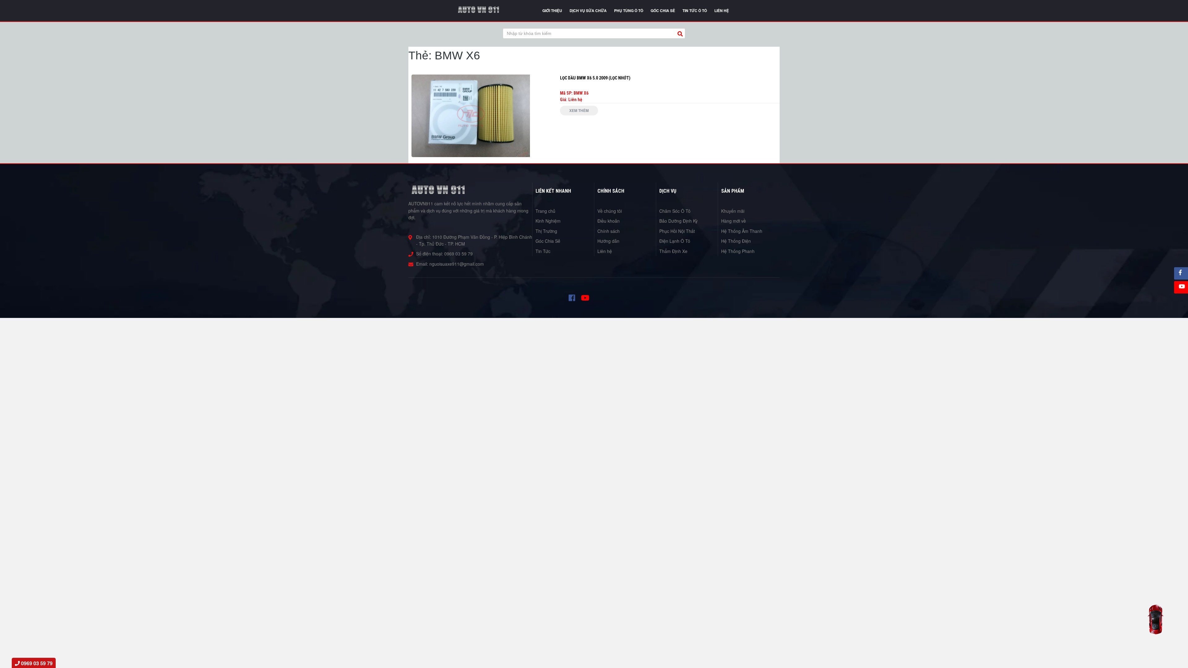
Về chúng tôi (609, 211)
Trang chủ (545, 211)
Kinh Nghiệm (548, 221)
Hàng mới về (733, 221)
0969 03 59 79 (458, 253)
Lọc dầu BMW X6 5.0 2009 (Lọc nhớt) (595, 77)
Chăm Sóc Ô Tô (675, 211)
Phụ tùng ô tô (628, 10)
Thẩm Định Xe (673, 251)
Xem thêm (579, 110)
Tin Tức (543, 251)
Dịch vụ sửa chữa (588, 10)
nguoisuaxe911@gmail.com (456, 264)
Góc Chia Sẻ (548, 241)
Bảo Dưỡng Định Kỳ (678, 221)
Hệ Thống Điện (736, 241)
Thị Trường (546, 231)
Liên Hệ (721, 10)
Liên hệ (604, 251)
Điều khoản (608, 221)
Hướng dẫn (608, 241)
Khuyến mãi (732, 211)
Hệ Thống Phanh (738, 251)
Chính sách (608, 231)
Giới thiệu (552, 10)
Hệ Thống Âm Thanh (741, 231)
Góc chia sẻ (663, 10)
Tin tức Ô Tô (694, 10)
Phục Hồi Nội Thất (677, 231)
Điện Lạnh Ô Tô (674, 241)
